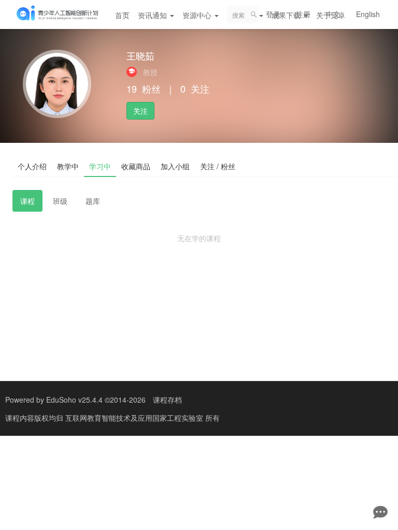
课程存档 (167, 399)
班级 (60, 201)
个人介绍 (32, 166)
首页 (122, 15)
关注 (140, 111)
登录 (273, 14)
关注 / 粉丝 (217, 166)
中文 (333, 14)
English (368, 14)
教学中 (68, 166)
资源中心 (198, 15)
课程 (27, 201)
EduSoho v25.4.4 (74, 399)
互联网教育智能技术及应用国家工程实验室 (135, 418)
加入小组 (175, 166)
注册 (303, 14)
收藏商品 (135, 166)
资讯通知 (153, 15)
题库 (93, 201)
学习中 (100, 166)
